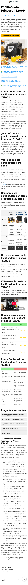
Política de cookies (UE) (8, 567)
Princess (23, 16)
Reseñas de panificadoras (12, 16)
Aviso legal (5, 571)
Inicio (2, 16)
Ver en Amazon (11, 248)
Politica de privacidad (7, 569)
